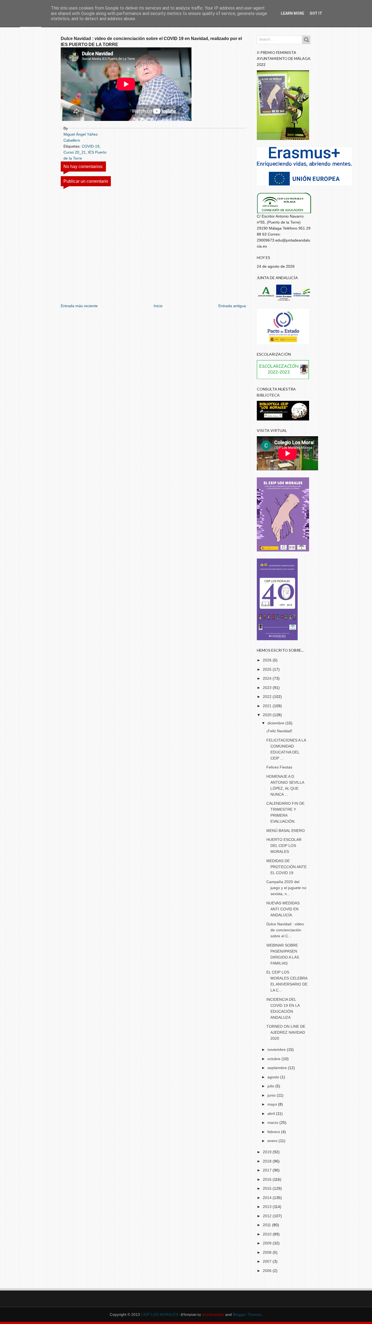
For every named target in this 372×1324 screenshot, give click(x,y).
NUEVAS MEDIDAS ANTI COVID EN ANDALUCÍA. (283, 909)
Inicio (158, 306)
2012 (268, 1216)
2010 (268, 1234)
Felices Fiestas (279, 767)
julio (271, 1086)
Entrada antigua (232, 306)
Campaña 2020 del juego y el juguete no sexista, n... (286, 888)
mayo (272, 1104)
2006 (268, 1270)
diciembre (276, 723)
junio (272, 1095)
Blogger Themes (247, 1314)
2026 (268, 660)
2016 (268, 1179)
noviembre (277, 1049)
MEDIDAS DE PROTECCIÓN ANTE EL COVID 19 (286, 867)
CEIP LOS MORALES (159, 1314)
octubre (274, 1059)
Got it (316, 13)
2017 (268, 1170)
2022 (268, 696)
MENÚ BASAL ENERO (285, 830)
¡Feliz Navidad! (279, 731)
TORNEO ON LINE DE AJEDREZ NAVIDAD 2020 (285, 1032)
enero (273, 1141)
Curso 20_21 (74, 152)
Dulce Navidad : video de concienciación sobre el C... (285, 930)
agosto (273, 1077)
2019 (268, 1152)
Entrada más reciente (79, 306)
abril (271, 1113)
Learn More (292, 13)
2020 (268, 715)
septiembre (277, 1068)
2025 (268, 669)
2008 (268, 1252)
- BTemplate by (201, 1315)
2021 (268, 706)
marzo (273, 1122)
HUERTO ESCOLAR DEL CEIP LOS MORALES (283, 845)
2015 (268, 1188)
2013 (268, 1206)
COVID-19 (90, 146)
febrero (274, 1132)
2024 (268, 678)
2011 (267, 1225)
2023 (268, 687)
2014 (268, 1197)
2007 (268, 1261)
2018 (268, 1161)
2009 (268, 1243)
